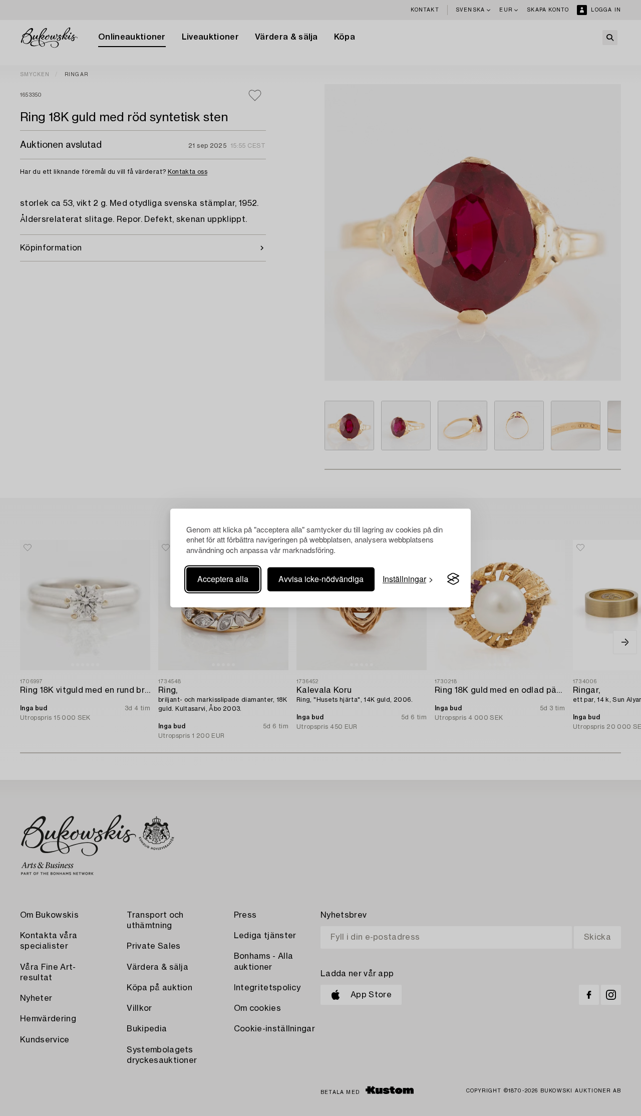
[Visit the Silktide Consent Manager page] (453, 579)
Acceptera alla (222, 579)
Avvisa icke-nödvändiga (321, 579)
